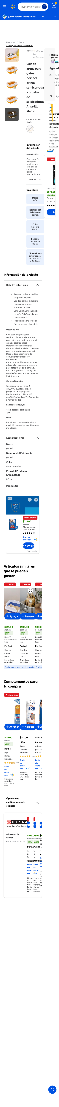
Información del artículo (21, 275)
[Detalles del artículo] (37, 285)
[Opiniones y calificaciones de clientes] (37, 801)
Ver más (32, 179)
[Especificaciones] (37, 437)
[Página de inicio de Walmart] (12, 6)
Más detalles (12, 486)
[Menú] (5, 6)
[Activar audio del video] (36, 499)
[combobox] (33, 7)
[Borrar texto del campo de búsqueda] (40, 7)
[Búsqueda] (44, 6)
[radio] (30, 131)
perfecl (29, 50)
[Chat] (52, 1090)
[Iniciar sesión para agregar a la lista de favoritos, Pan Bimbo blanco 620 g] (30, 701)
